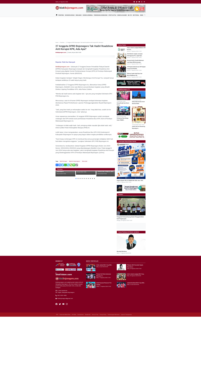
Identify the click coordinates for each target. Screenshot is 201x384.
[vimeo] (144, 1)
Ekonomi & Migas (70, 15)
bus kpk (85, 161)
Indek (141, 15)
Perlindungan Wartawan (114, 314)
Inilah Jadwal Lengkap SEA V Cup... (136, 274)
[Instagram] (67, 304)
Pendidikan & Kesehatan (100, 15)
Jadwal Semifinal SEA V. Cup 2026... (136, 282)
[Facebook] (57, 304)
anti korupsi (64, 161)
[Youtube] (63, 304)
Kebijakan (78, 15)
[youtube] (139, 1)
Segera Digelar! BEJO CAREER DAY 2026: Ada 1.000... (130, 180)
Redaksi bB (87, 314)
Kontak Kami (80, 314)
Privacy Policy (103, 314)
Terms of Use (95, 314)
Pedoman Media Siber (65, 314)
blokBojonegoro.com (61, 52)
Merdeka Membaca (122, 251)
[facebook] (134, 1)
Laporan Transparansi (126, 314)
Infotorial (136, 15)
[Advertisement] (100, 29)
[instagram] (141, 1)
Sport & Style (112, 15)
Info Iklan (74, 314)
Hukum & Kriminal (88, 15)
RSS (57, 314)
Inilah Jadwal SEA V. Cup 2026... (104, 265)
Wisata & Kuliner (122, 15)
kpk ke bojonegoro (75, 161)
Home (57, 42)
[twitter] (136, 1)
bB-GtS (130, 15)
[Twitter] (60, 304)
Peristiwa (61, 15)
